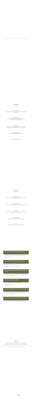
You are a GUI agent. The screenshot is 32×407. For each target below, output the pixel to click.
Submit (18, 394)
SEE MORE (5, 72)
